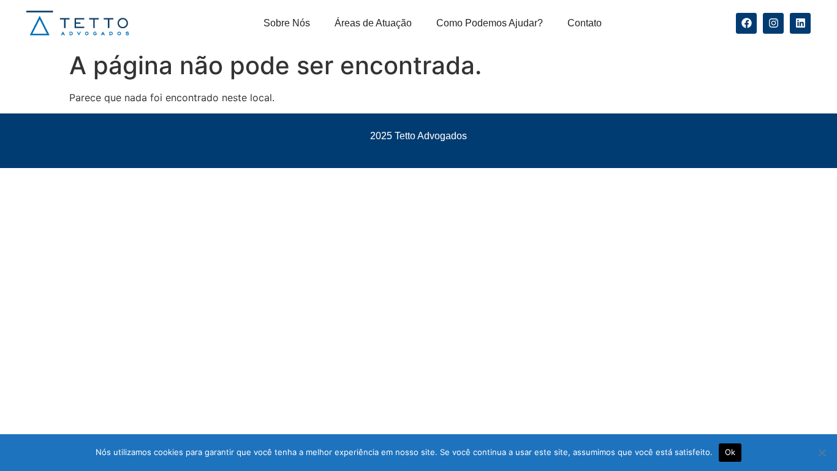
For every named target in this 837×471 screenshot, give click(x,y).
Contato (584, 23)
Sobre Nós (286, 23)
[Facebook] (746, 23)
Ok (730, 452)
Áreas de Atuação (373, 23)
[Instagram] (773, 23)
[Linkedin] (800, 23)
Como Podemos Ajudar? (489, 23)
